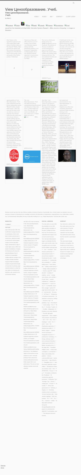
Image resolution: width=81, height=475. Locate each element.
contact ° (59, 16)
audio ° (44, 16)
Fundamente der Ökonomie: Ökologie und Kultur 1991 (21, 451)
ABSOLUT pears (46, 78)
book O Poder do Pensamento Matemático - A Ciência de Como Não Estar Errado (29, 445)
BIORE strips (45, 184)
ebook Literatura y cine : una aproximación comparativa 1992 (45, 441)
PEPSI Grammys (64, 58)
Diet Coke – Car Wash (30, 57)
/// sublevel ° (8, 224)
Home (2, 468)
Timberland (14, 57)
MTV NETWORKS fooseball (66, 146)
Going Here (15, 434)
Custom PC (17, 430)
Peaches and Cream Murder (12, 437)
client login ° (71, 16)
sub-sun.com (39, 437)
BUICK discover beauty (13, 164)
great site (23, 447)
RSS (74, 3)
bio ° (51, 16)
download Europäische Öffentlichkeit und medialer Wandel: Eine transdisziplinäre (55, 430)
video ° (36, 16)
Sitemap (3, 465)
